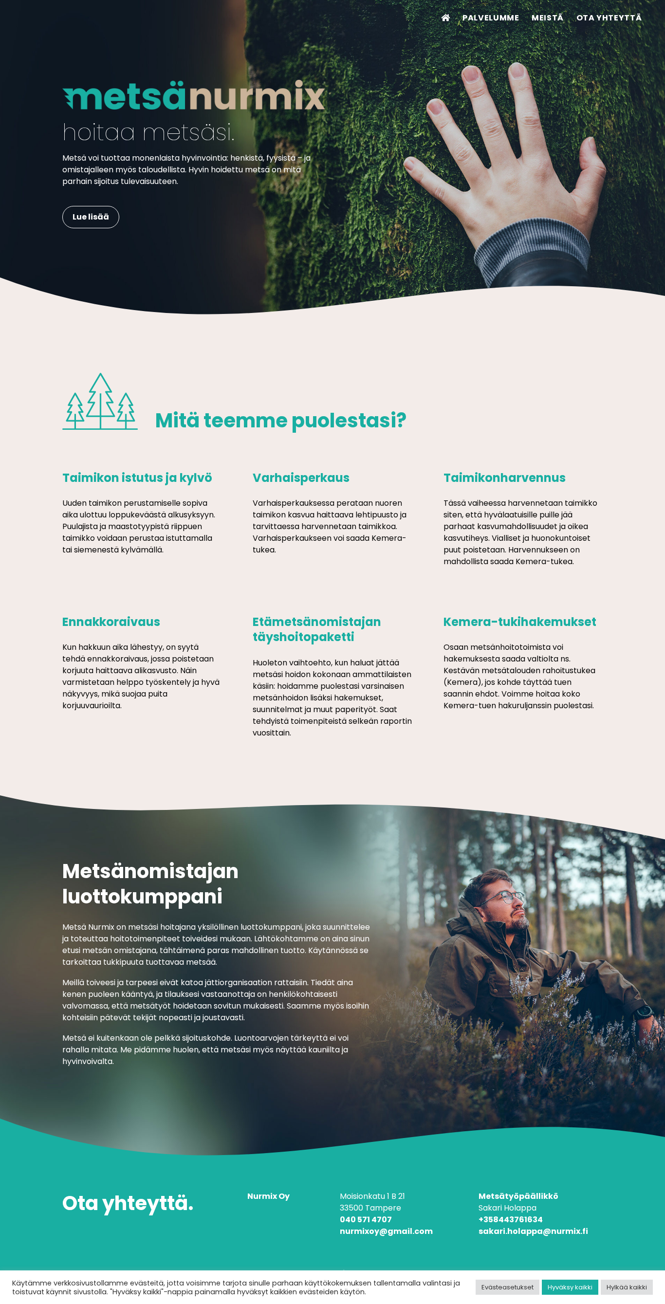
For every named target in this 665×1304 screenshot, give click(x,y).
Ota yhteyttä (609, 17)
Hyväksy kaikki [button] (570, 1287)
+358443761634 (511, 1219)
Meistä (548, 17)
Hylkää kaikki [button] (627, 1287)
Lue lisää (91, 216)
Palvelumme (490, 17)
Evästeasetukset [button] (507, 1287)
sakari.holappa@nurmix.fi (533, 1231)
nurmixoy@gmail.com (386, 1231)
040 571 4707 (366, 1219)
